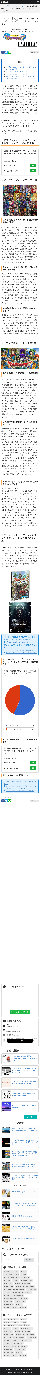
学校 (19, 1286)
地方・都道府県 (19, 1289)
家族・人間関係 (29, 1286)
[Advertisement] (20, 895)
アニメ (20, 1277)
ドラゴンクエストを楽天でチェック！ (18, 639)
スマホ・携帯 (32, 1289)
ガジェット (27, 1292)
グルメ (17, 1280)
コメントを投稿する (21, 1012)
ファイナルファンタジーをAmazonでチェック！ (21, 653)
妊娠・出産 (27, 1283)
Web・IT (9, 1295)
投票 (33, 165)
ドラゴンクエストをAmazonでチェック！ (19, 642)
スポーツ (15, 1271)
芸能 (7, 1271)
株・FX (20, 1304)
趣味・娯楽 (23, 1298)
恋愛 (24, 1271)
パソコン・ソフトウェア (13, 1292)
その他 (24, 1307)
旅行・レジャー (27, 1280)
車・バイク (9, 1283)
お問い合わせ (31, 1369)
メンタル (8, 1289)
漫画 (27, 1277)
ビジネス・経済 (20, 1301)
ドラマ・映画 (10, 1277)
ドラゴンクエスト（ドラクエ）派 (16, 74)
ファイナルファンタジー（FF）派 (16, 71)
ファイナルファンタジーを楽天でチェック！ (20, 650)
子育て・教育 (9, 1286)
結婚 (18, 1283)
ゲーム (8, 1280)
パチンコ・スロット (12, 1307)
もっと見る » (30, 1117)
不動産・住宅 (10, 1304)
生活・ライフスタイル (12, 1274)
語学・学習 (9, 1301)
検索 (30, 1260)
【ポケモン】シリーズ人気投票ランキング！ (20, 791)
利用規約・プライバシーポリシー (15, 1369)
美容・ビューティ (11, 1298)
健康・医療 (19, 1295)
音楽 (24, 1274)
